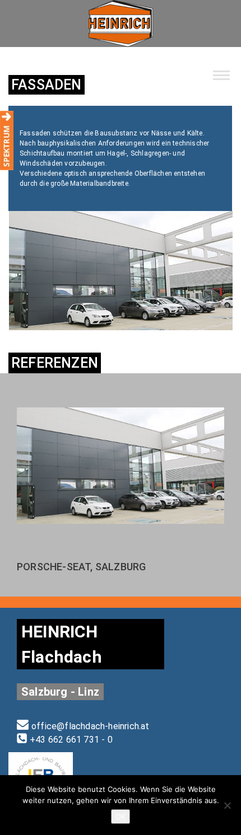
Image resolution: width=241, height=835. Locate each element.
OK (120, 816)
